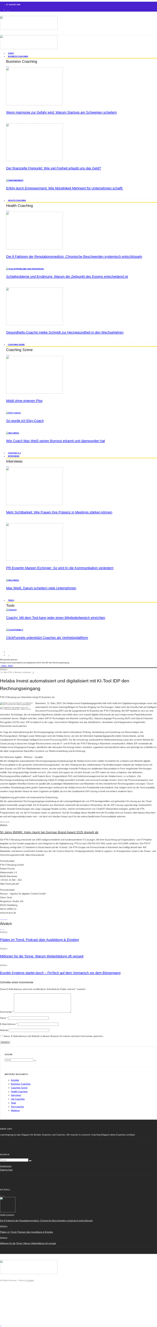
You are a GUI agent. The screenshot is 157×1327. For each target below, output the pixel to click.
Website (4, 1030)
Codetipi (30, 1280)
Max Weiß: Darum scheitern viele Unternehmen (41, 588)
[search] (35, 1060)
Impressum (5, 1166)
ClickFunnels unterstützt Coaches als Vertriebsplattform (47, 638)
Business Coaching (18, 56)
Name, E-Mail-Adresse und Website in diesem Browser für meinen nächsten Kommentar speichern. (53, 1036)
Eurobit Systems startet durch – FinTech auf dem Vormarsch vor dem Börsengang (60, 973)
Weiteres (3, 669)
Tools (11, 600)
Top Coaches (17, 1106)
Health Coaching (17, 200)
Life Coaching (18, 1099)
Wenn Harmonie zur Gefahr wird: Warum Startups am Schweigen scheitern (61, 112)
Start (8, 1296)
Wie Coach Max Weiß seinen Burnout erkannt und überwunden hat (55, 441)
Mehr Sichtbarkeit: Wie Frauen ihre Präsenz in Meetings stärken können (59, 512)
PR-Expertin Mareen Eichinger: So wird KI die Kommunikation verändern (59, 568)
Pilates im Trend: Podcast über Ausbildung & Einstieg (39, 940)
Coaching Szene (16, 345)
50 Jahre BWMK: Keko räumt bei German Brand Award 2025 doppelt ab (49, 832)
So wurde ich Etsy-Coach (25, 421)
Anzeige (15, 1080)
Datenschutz (6, 1169)
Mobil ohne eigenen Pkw (24, 401)
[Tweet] (3, 918)
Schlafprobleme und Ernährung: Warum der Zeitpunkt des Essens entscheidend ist (67, 276)
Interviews (13, 456)
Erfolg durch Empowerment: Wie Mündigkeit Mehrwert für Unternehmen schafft (64, 188)
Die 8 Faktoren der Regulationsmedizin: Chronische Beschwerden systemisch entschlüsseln (74, 256)
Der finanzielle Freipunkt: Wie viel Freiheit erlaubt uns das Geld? (53, 168)
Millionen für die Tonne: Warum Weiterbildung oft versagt (41, 956)
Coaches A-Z (12, 1311)
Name (4, 1018)
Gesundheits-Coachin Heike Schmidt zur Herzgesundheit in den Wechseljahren (64, 332)
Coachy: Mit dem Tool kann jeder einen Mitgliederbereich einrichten (55, 618)
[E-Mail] (6, 918)
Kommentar (6, 1012)
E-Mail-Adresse (8, 1024)
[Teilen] (1, 918)
